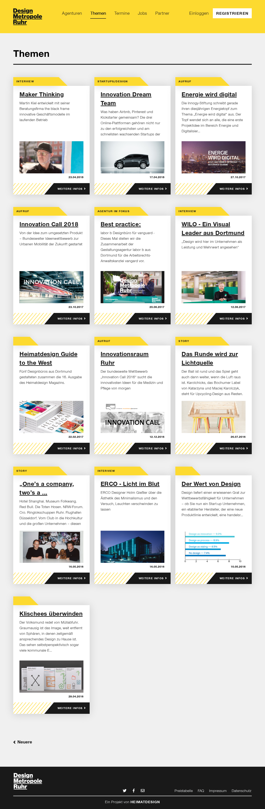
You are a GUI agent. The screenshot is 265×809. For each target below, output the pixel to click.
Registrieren (232, 13)
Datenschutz (241, 791)
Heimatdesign (145, 802)
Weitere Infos (70, 188)
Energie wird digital (209, 94)
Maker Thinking (41, 94)
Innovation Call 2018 (48, 224)
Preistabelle (184, 791)
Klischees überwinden (51, 614)
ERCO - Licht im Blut (130, 484)
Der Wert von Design (211, 484)
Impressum (218, 791)
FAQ (201, 791)
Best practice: (121, 224)
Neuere (24, 742)
